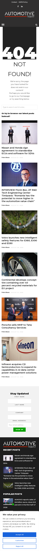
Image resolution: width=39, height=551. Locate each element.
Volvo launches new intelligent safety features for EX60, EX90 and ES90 (19, 240)
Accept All (20, 535)
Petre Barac (6, 157)
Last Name (19, 404)
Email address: (19, 420)
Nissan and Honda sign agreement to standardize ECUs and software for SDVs (18, 150)
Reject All (19, 546)
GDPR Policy (23, 2)
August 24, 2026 (17, 377)
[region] (19, 531)
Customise (19, 540)
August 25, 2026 (17, 292)
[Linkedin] (22, 6)
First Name (19, 396)
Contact (14, 2)
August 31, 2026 (17, 157)
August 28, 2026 (17, 247)
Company (20, 412)
